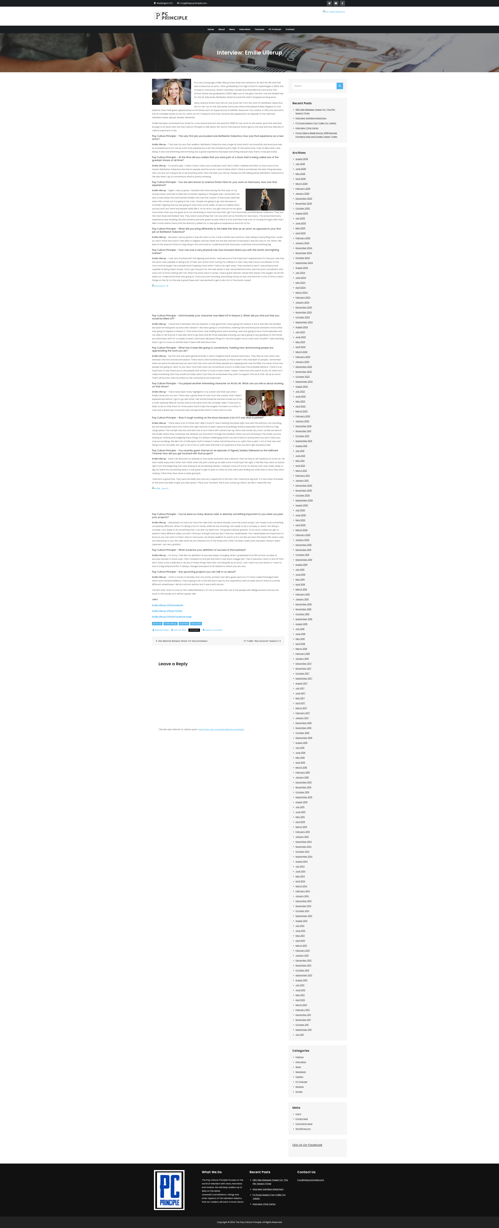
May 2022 (300, 401)
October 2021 (302, 436)
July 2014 (300, 866)
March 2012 (301, 1005)
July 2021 (300, 450)
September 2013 (304, 915)
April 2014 (300, 881)
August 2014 (302, 861)
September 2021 (304, 441)
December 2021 (303, 426)
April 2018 (300, 643)
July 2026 (300, 163)
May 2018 (300, 638)
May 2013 (300, 935)
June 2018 (300, 633)
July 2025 (300, 218)
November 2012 (303, 965)
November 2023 (304, 312)
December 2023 (304, 307)
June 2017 (300, 693)
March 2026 (302, 183)
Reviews (300, 1086)
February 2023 (303, 356)
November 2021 (303, 431)
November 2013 (303, 906)
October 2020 (303, 495)
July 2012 (300, 985)
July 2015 (300, 807)
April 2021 (300, 465)
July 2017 (300, 688)
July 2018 (300, 629)
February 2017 (303, 713)
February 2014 (303, 891)
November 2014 (303, 846)
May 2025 (300, 228)
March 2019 (301, 589)
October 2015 (302, 792)
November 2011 (303, 1019)
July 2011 (300, 1034)
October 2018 (302, 614)
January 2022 (302, 421)
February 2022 (303, 416)
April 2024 (301, 287)
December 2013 (303, 901)
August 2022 (302, 386)
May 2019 (300, 579)
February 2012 (303, 1009)
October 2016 (302, 732)
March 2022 (301, 411)
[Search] (340, 86)
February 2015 (303, 831)
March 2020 (302, 530)
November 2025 (304, 203)
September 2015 (304, 797)
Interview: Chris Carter (307, 128)
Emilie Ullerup (170, 623)
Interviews (244, 29)
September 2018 (304, 619)
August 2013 (301, 920)
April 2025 (301, 233)
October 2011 (302, 1024)
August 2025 (302, 213)
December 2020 (304, 485)
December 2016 (304, 723)
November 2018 (303, 609)
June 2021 (300, 455)
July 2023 (300, 332)
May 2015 (300, 817)
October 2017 (302, 673)
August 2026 (302, 159)
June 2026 (301, 168)
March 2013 (301, 945)
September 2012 (304, 975)
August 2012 (301, 980)
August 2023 (302, 327)
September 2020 (304, 500)
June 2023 (301, 337)
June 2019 (300, 574)
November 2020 (304, 490)
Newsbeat (301, 1071)
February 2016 (303, 772)
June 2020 (301, 515)
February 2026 (303, 188)
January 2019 (302, 599)
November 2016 (303, 727)
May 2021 (300, 460)
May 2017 (300, 698)
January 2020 (302, 539)
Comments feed (304, 1123)
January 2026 (302, 193)
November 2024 (304, 253)
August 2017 (301, 683)
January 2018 (302, 658)
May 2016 (300, 757)
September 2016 (304, 737)
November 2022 (304, 371)
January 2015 (302, 836)
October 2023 (303, 317)
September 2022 (304, 381)
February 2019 (303, 594)
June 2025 (301, 223)
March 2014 (301, 886)
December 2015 (304, 782)
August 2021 (301, 445)
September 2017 (304, 678)
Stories (299, 1091)
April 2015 (300, 821)
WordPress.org (303, 1128)
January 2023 (302, 361)
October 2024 (303, 257)
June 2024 (301, 277)
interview (184, 623)
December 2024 (304, 248)
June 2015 (300, 812)
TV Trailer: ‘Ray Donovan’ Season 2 (261, 641)
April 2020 (301, 525)
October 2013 (302, 911)
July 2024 (300, 272)
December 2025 (304, 198)
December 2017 (304, 663)
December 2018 (304, 604)
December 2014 (304, 841)
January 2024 (302, 302)
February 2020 (303, 535)
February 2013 (303, 950)
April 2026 (301, 178)
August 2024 (302, 267)
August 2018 (301, 624)
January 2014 (302, 896)
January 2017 (302, 718)
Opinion (299, 1076)
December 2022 (304, 366)
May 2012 (300, 995)
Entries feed (302, 1118)
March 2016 (301, 767)
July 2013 (300, 925)
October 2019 (302, 554)
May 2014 (300, 876)
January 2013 (302, 955)
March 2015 (301, 826)
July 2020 (300, 510)
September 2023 (304, 322)
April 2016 (300, 762)
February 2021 (303, 475)
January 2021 (302, 480)
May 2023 (300, 342)
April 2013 (300, 940)
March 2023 (301, 351)
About (221, 29)
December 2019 (303, 544)
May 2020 (300, 520)
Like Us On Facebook (307, 1145)
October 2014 (302, 851)
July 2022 (300, 391)
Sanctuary (196, 623)
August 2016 (301, 742)
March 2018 (301, 648)
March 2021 (301, 470)
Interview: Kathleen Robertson (311, 118)
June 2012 (300, 990)
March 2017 (301, 708)
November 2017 (303, 668)
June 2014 (301, 871)
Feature (300, 1057)
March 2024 (302, 292)
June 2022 (301, 396)
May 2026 (300, 173)
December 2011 (303, 1014)
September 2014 (304, 856)
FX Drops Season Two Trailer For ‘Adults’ (316, 123)
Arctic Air (157, 623)
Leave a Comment (214, 630)
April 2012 (300, 1000)
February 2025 (303, 238)
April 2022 (301, 406)
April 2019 (300, 584)
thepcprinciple (162, 630)
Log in (298, 1114)
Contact (290, 29)
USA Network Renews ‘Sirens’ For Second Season (183, 641)
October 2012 (302, 970)
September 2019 (304, 559)
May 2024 (300, 282)
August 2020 (302, 505)
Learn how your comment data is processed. (221, 729)
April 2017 (300, 703)
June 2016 (300, 752)
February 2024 (303, 297)
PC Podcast (275, 29)
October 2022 (303, 376)
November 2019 (303, 549)
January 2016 (302, 777)
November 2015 (303, 787)
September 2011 (304, 1029)
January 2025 (302, 243)
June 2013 (300, 930)
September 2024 (304, 262)
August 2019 (301, 564)
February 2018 (303, 653)
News (232, 29)
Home (211, 29)
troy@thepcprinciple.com (193, 3)
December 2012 (303, 960)
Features (259, 29)
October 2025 (303, 208)
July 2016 (300, 747)
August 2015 (301, 802)
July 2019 (300, 569)
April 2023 (301, 347)
